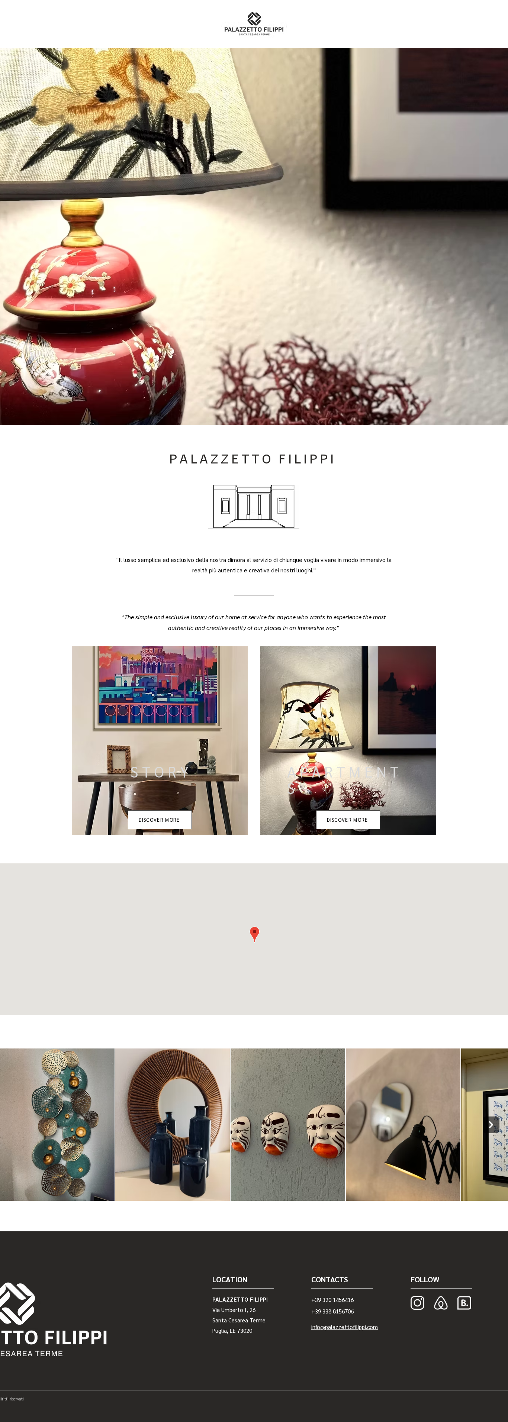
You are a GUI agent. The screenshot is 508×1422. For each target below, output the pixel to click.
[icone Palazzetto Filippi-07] (441, 1303)
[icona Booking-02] (464, 1303)
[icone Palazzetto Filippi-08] (417, 1303)
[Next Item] (491, 1124)
